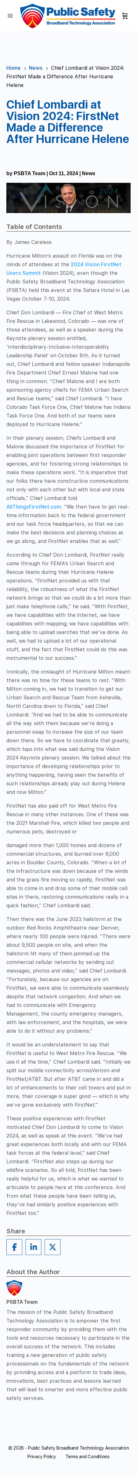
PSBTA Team (29, 173)
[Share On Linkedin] (33, 1247)
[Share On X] (53, 1247)
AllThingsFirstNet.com (33, 507)
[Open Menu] (10, 15)
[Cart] (125, 16)
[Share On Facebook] (14, 1247)
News (88, 173)
